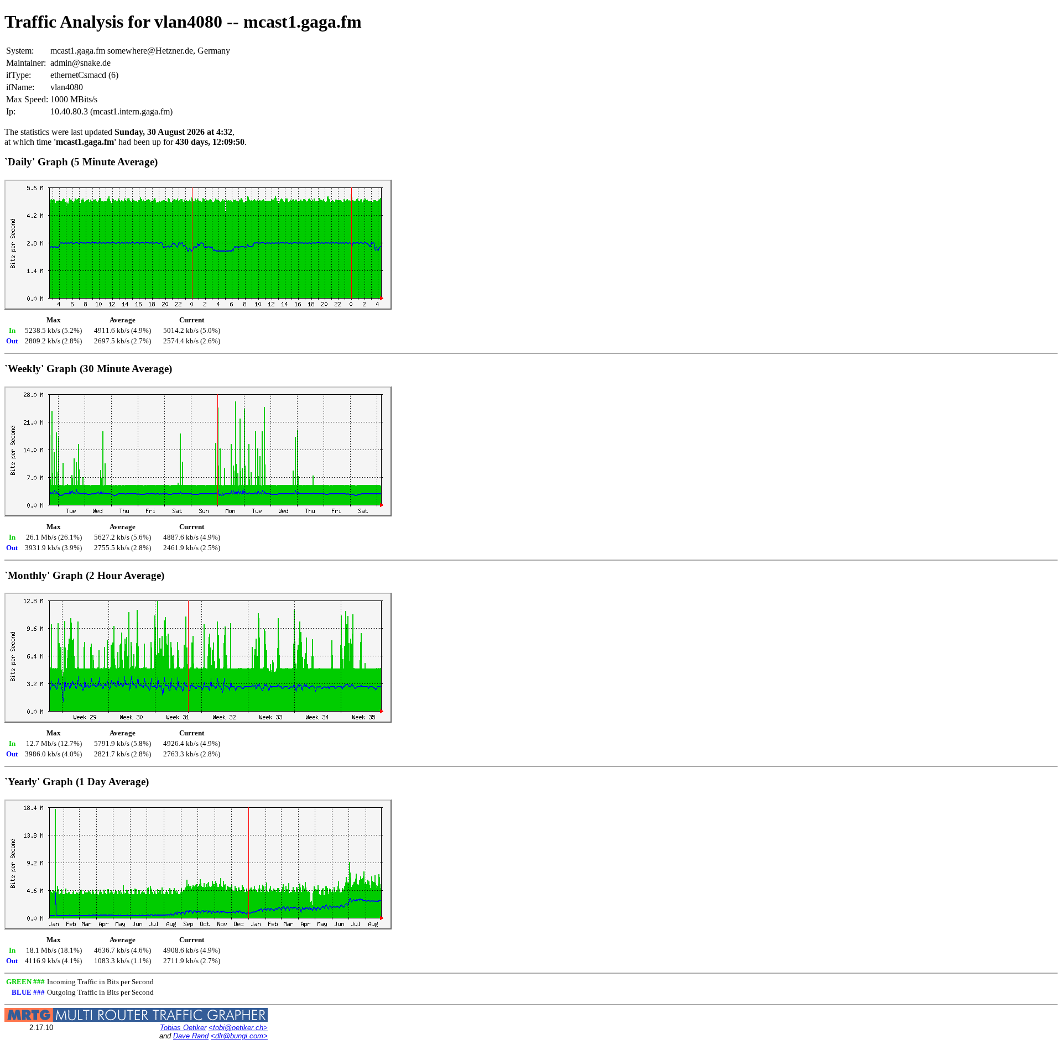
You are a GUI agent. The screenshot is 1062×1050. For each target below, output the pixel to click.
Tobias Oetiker (183, 1027)
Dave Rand (191, 1036)
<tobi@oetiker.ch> (238, 1027)
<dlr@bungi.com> (239, 1036)
